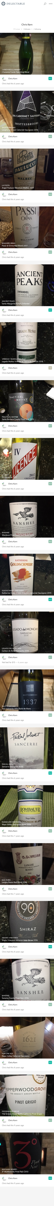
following (38, 29)
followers (27, 29)
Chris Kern (12, 78)
